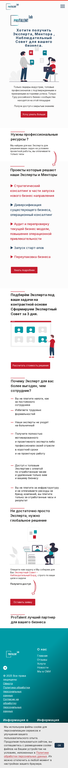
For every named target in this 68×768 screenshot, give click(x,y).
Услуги (41, 663)
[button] (34, 114)
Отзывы (42, 659)
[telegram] (5, 668)
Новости (42, 667)
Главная (42, 655)
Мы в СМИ (44, 671)
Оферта (8, 683)
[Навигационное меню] (62, 6)
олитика (10, 687)
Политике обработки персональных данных (26, 754)
